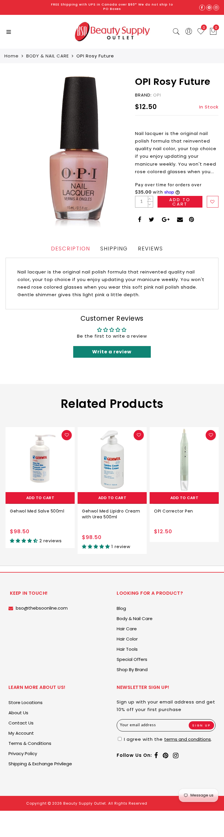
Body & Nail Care (135, 618)
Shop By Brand (132, 669)
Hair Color (127, 639)
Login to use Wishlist (212, 202)
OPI (157, 95)
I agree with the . (167, 739)
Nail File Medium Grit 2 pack (184, 511)
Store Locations (25, 702)
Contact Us (21, 723)
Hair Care (127, 629)
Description (70, 248)
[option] (40, 490)
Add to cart (40, 498)
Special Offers (132, 659)
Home (11, 56)
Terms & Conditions (29, 743)
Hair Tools (127, 649)
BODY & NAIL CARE (47, 56)
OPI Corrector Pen (101, 511)
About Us (18, 713)
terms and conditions (187, 739)
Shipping (114, 248)
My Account (21, 733)
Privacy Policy (22, 753)
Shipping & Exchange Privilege (40, 764)
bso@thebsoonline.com (42, 608)
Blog (121, 608)
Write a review (112, 351)
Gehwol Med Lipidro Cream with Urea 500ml (39, 514)
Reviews (150, 248)
